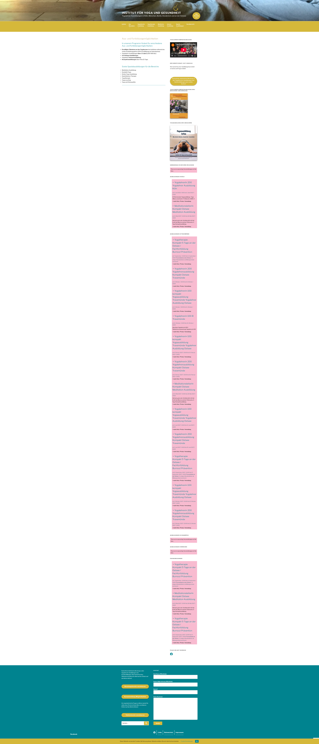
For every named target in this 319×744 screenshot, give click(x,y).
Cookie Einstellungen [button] (187, 741)
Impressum (180, 732)
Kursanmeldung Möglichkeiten (135, 696)
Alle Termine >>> (196, 15)
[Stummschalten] (192, 56)
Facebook (154, 733)
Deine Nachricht (157, 697)
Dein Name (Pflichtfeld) (159, 674)
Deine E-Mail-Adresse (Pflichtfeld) (162, 681)
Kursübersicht (190, 24)
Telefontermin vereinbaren (135, 715)
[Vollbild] (195, 56)
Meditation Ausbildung (161, 25)
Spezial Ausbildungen (180, 25)
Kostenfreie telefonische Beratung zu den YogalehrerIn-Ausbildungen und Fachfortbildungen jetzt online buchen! (183, 81)
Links (160, 732)
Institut (124, 24)
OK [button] (197, 741)
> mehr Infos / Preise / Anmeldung (181, 201)
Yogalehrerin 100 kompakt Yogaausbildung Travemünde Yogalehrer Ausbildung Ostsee (184, 297)
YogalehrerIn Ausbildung (141, 25)
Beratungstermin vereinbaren (135, 686)
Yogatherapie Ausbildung (151, 25)
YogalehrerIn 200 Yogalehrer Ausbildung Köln (183, 185)
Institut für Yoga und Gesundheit (151, 12)
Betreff (155, 689)
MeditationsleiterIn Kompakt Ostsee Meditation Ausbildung (183, 209)
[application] (183, 49)
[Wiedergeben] (172, 56)
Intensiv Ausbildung (170, 25)
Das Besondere (132, 25)
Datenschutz (168, 732)
